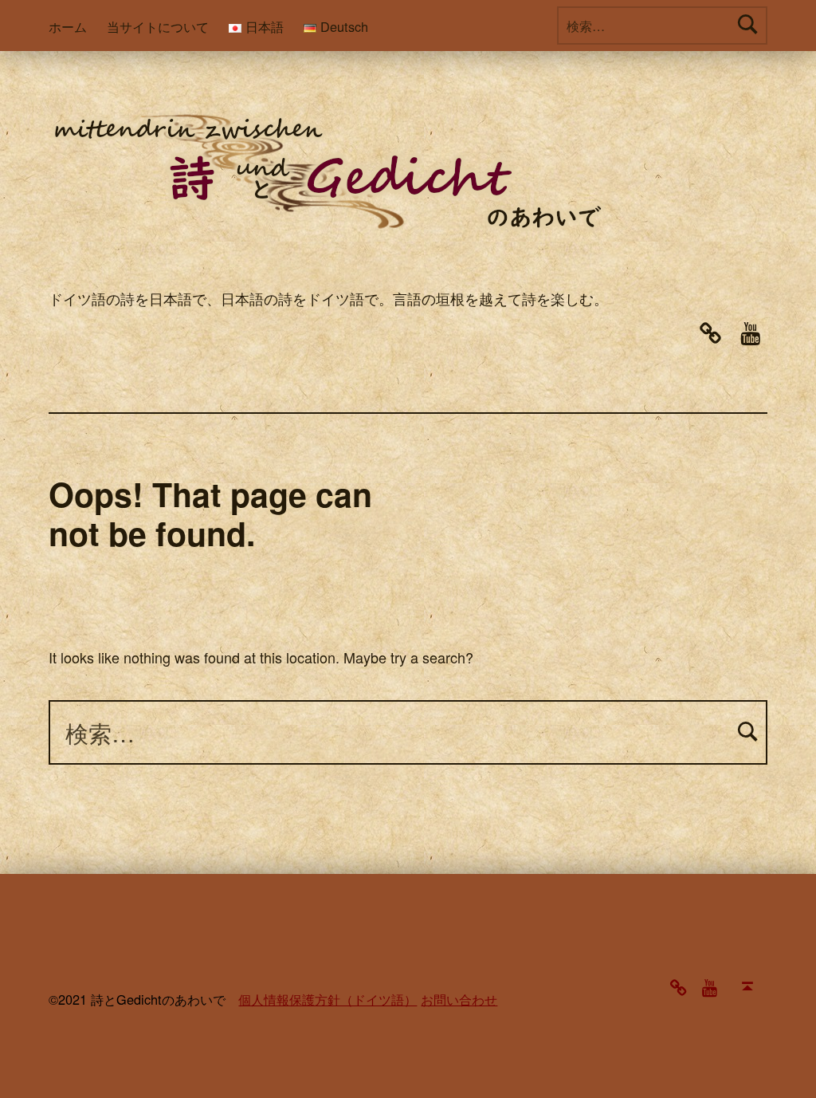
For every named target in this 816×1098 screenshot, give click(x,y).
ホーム (68, 26)
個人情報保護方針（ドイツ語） (327, 999)
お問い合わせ (459, 999)
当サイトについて (158, 26)
